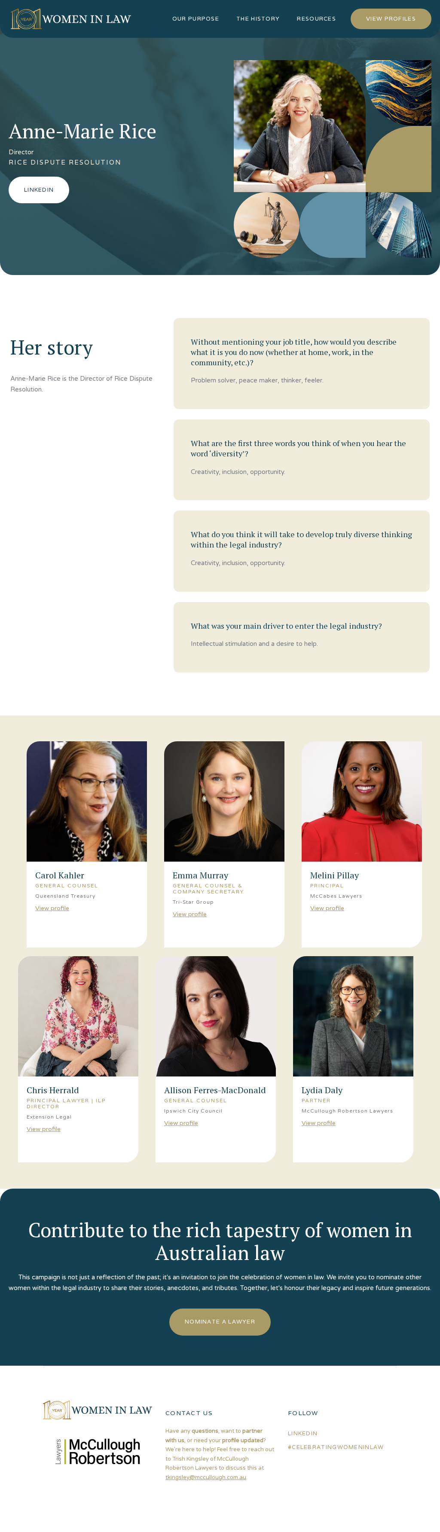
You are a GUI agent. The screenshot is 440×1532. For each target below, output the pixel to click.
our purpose (195, 18)
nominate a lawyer (220, 1321)
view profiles (391, 18)
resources (316, 18)
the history (258, 18)
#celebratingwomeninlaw (336, 1447)
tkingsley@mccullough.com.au (205, 1477)
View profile (52, 908)
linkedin (303, 1433)
